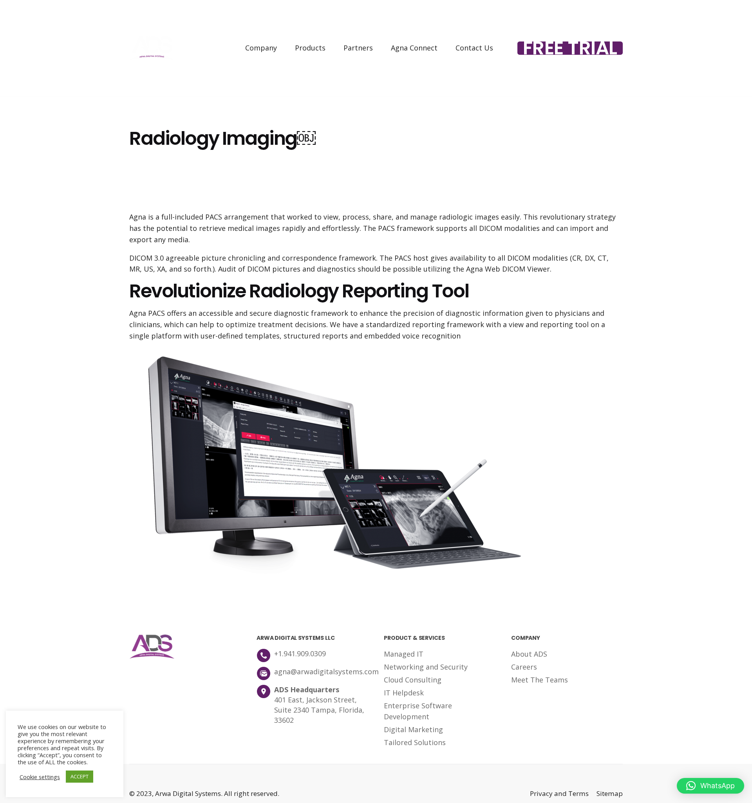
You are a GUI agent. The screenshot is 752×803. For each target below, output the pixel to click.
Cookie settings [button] (40, 776)
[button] (710, 786)
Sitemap (610, 793)
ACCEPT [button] (79, 776)
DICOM (490, 228)
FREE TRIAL (570, 48)
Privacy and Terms (559, 793)
